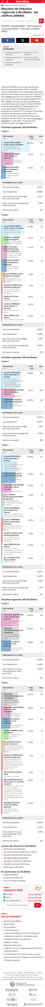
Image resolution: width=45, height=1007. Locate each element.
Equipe (20, 973)
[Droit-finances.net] (33, 994)
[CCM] (33, 990)
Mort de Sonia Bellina (12, 921)
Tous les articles (19, 975)
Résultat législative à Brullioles (16, 858)
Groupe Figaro (19, 979)
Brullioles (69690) (11, 875)
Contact (9, 975)
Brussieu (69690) (18, 26)
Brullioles (27, 57)
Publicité (39, 973)
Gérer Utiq (38, 977)
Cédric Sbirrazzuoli (11, 930)
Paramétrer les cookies (26, 977)
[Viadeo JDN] (33, 999)
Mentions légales (7, 979)
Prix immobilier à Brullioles (15, 881)
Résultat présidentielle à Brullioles (17, 855)
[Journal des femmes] (12, 990)
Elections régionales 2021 (16, 5)
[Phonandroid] (33, 1004)
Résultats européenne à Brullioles (17, 861)
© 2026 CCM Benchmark (34, 979)
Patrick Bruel (9, 924)
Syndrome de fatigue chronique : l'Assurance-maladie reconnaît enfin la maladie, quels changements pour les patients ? (22, 936)
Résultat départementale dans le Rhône (20, 852)
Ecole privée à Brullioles (13, 878)
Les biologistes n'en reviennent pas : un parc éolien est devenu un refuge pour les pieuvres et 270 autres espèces (23, 957)
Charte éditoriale (29, 973)
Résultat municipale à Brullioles (16, 864)
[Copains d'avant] (12, 999)
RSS (26, 975)
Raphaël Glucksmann (13, 945)
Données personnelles (10, 977)
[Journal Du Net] (12, 994)
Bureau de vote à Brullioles (14, 849)
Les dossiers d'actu (12, 900)
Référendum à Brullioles (14, 867)
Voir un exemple (35, 894)
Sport (7, 897)
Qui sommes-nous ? (10, 973)
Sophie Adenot (10, 927)
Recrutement (33, 975)
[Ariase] (12, 1004)
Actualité (8, 894)
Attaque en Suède (11, 942)
